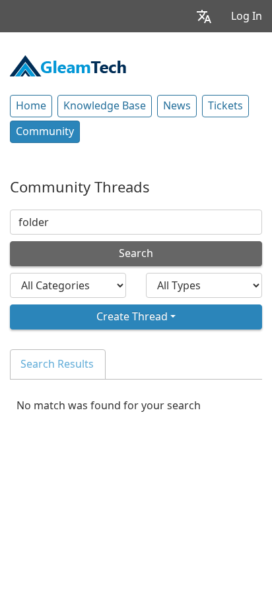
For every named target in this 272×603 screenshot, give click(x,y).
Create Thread (132, 316)
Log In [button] (246, 16)
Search (136, 253)
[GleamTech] (68, 64)
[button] (204, 16)
